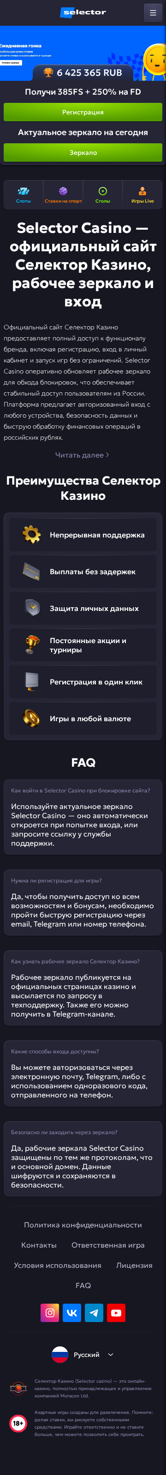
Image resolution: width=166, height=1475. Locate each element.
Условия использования (57, 1265)
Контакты (39, 1244)
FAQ (83, 1285)
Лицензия (134, 1265)
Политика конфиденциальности (83, 1224)
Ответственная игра (108, 1244)
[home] (83, 12)
